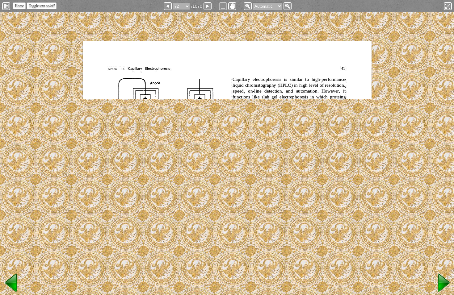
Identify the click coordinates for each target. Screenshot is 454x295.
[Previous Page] (168, 6)
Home (19, 6)
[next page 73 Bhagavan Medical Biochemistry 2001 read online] (443, 292)
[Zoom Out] (248, 6)
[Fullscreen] (448, 6)
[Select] (223, 6)
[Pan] (232, 6)
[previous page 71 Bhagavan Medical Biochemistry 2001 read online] (11, 292)
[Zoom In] (288, 6)
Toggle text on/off (42, 6)
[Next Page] (208, 6)
